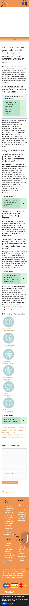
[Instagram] (26, 3)
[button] (14, 39)
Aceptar (4, 603)
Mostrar (21, 96)
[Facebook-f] (23, 3)
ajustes (13, 600)
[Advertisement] (14, 21)
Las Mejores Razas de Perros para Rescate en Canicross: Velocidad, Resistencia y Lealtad (14, 430)
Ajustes (11, 603)
